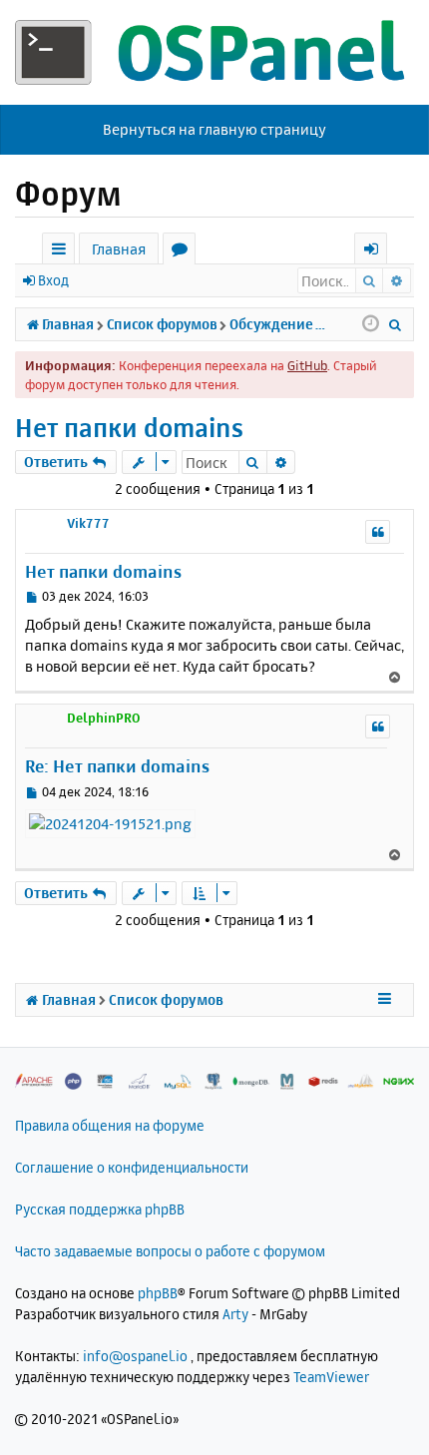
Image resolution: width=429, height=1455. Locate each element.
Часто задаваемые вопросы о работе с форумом (170, 1250)
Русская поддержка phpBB (100, 1209)
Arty (235, 1313)
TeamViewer (331, 1376)
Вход (53, 279)
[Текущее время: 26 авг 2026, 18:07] (370, 324)
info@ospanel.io (135, 1355)
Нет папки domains (129, 427)
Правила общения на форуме (110, 1125)
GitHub (307, 365)
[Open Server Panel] (214, 52)
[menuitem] (395, 324)
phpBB (158, 1292)
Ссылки (62, 252)
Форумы (183, 252)
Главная (119, 249)
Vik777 (88, 523)
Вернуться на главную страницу (214, 129)
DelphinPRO (103, 718)
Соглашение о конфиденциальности (131, 1167)
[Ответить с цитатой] (377, 532)
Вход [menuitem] (377, 252)
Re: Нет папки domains (117, 765)
